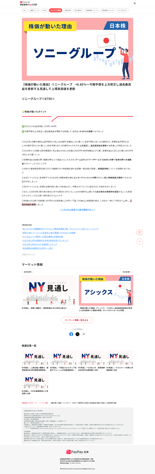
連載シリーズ (34, 10)
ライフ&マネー (123, 10)
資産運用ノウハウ (107, 10)
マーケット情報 (55, 10)
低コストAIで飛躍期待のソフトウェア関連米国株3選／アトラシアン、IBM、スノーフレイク (61, 228)
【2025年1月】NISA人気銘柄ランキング (40, 244)
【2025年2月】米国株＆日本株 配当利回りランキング (45, 240)
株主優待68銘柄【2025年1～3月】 (38, 248)
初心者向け (78, 10)
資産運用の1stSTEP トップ (29, 403)
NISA (44, 10)
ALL (24, 10)
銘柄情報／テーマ (92, 10)
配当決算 (68, 10)
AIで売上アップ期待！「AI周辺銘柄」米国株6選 (43, 236)
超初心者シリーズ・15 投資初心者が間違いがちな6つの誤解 (49, 232)
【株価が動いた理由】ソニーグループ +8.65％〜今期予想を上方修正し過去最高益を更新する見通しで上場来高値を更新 (83, 403)
